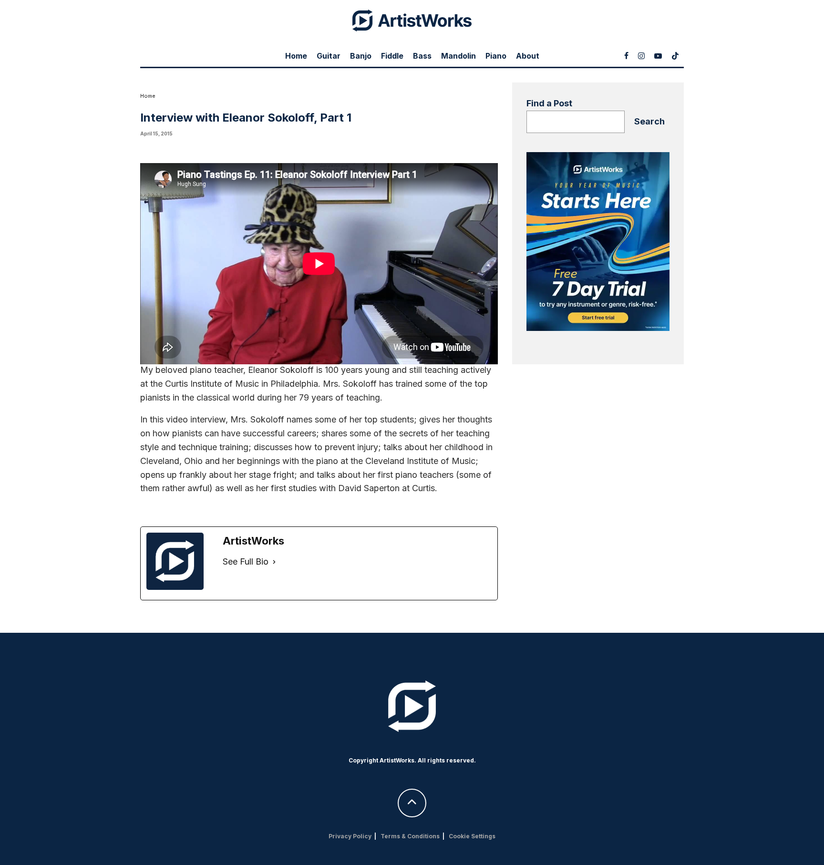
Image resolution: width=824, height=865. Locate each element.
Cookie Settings (472, 836)
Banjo (360, 56)
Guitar (328, 56)
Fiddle (392, 56)
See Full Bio (245, 561)
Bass (422, 56)
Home (296, 56)
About (527, 56)
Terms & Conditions (410, 836)
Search (649, 121)
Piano (495, 56)
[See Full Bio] (274, 562)
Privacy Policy (350, 836)
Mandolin (458, 56)
